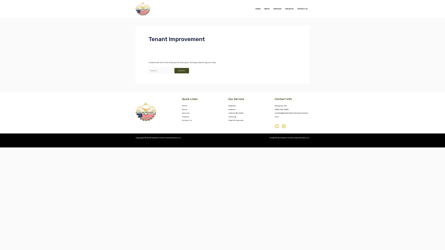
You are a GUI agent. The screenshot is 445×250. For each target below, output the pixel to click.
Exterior (231, 109)
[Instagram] (284, 126)
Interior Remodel (235, 113)
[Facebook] (277, 126)
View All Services (235, 120)
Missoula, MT (281, 106)
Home (258, 9)
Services (277, 9)
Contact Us (302, 9)
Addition (232, 106)
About (267, 9)
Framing (232, 117)
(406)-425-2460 (282, 109)
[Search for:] (161, 70)
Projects (289, 9)
